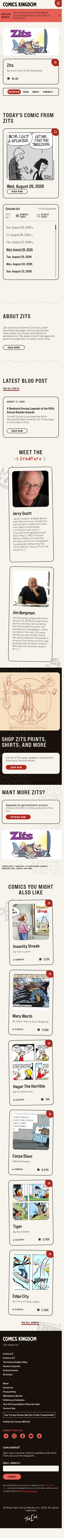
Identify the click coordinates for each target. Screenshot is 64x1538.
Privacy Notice (29, 1491)
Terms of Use (9, 1408)
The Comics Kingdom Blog (15, 1361)
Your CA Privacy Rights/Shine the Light (21, 1404)
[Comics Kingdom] (19, 1339)
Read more (16, 348)
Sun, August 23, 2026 (19, 271)
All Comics (8, 1374)
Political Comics (10, 1370)
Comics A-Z (8, 1353)
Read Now (17, 191)
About (6, 1383)
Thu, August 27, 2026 (19, 242)
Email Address (12, 1463)
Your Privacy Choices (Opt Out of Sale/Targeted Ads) (29, 1414)
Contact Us (8, 1387)
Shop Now (16, 767)
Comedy (20, 959)
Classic (19, 1029)
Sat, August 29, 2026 (19, 227)
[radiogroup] (36, 215)
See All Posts (11, 388)
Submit (12, 1476)
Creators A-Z (9, 1357)
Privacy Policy (9, 1391)
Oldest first (45, 215)
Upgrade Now (18, 816)
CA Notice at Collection (14, 1399)
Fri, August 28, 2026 (18, 235)
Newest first (24, 215)
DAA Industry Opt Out (12, 1395)
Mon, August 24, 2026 (19, 264)
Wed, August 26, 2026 (19, 249)
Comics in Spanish (11, 1366)
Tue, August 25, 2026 (19, 257)
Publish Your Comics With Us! (16, 1421)
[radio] (17, 215)
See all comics (30, 1322)
